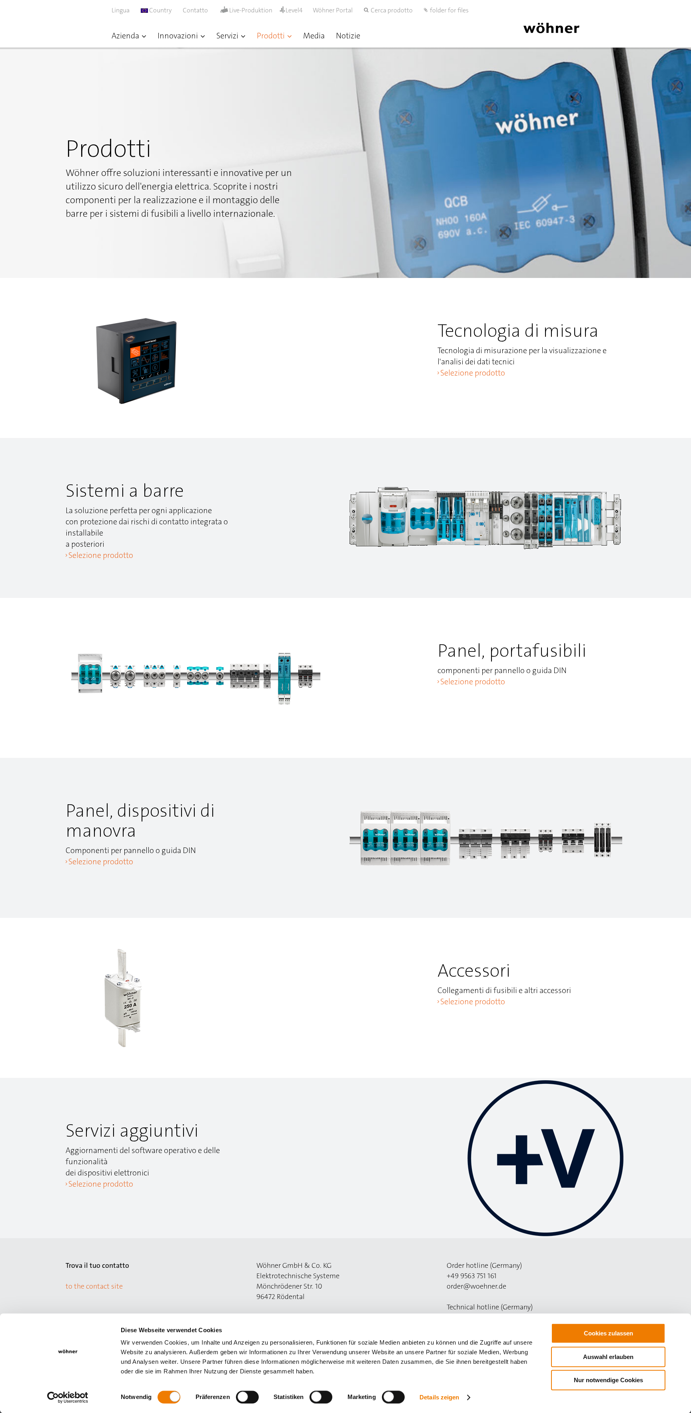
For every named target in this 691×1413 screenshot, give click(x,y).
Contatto (195, 10)
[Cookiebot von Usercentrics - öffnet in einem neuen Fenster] (68, 1397)
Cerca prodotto (392, 10)
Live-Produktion (250, 10)
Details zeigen (439, 1397)
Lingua (121, 10)
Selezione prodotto (472, 373)
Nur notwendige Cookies (608, 1380)
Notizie (348, 35)
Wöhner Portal (333, 10)
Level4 (294, 10)
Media (314, 35)
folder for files (449, 10)
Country (160, 10)
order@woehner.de (476, 1286)
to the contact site (94, 1286)
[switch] (249, 1398)
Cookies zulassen (608, 1333)
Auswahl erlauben (608, 1356)
